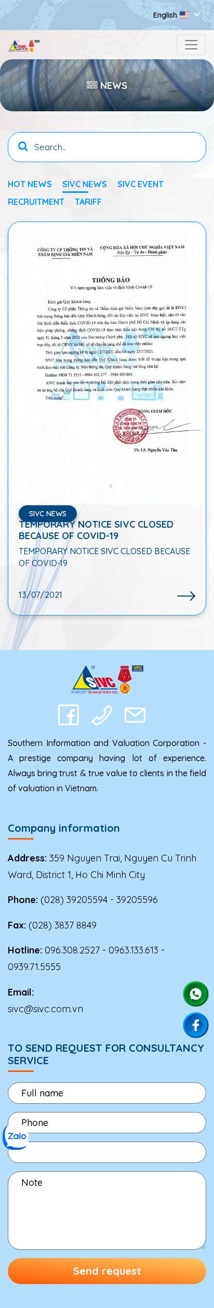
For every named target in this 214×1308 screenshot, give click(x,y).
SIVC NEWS (84, 184)
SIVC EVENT (140, 184)
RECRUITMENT (36, 202)
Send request (107, 1270)
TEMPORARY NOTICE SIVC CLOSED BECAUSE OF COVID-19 (96, 530)
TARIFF (88, 202)
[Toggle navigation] (191, 44)
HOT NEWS (30, 184)
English (165, 15)
